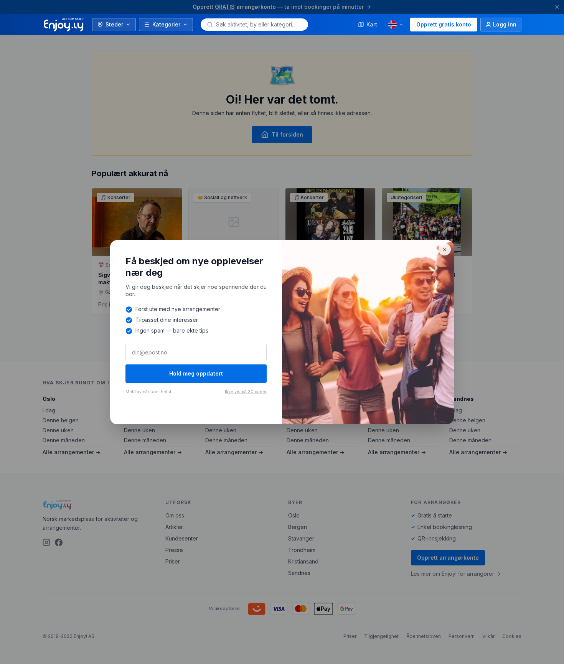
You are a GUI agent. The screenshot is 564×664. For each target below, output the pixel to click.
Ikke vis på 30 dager (246, 391)
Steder (114, 24)
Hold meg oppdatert (196, 373)
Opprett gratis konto (443, 24)
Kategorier (166, 24)
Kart (371, 24)
